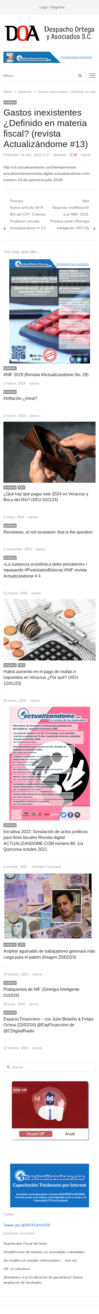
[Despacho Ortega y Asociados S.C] (49, 33)
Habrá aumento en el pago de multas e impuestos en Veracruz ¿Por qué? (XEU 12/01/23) (40, 677)
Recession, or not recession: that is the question (48, 532)
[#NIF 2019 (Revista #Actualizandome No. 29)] (49, 262)
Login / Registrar (52, 7)
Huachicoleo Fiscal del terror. (25, 1244)
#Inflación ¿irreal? (20, 398)
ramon (86, 155)
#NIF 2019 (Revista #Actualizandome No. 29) (45, 374)
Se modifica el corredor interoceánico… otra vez (40, 1260)
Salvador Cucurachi (46, 867)
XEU (21, 487)
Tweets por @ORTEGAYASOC (27, 1225)
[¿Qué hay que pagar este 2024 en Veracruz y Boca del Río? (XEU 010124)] (49, 425)
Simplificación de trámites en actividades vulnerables (44, 1252)
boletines (10, 102)
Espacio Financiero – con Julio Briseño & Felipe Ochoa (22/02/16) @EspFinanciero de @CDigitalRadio (48, 1025)
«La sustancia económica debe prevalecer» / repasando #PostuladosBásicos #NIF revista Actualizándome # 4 (45, 570)
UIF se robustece (16, 1269)
